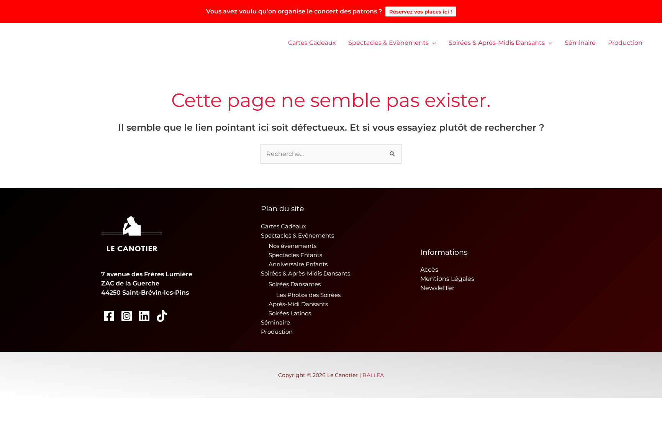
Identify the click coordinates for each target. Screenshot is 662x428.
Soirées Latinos (290, 313)
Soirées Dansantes (295, 284)
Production (625, 42)
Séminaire (580, 42)
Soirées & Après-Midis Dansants (497, 42)
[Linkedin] (144, 316)
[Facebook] (109, 316)
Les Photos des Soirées (308, 294)
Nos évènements (292, 245)
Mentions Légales (447, 278)
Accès (429, 269)
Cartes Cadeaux (312, 42)
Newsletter (437, 288)
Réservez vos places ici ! (420, 11)
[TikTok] (162, 316)
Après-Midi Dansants (298, 304)
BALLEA (373, 375)
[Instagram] (126, 316)
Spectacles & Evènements (388, 42)
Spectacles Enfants (295, 255)
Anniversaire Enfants (298, 264)
